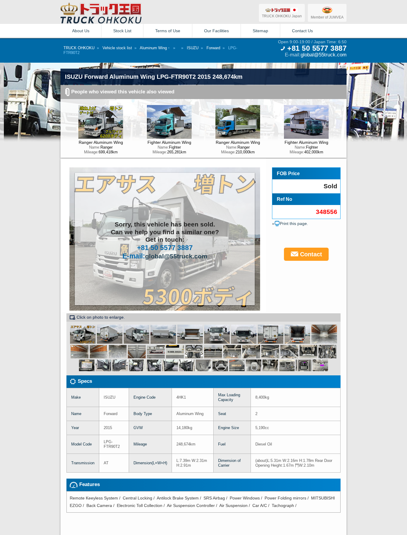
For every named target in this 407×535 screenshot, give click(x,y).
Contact (310, 254)
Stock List (122, 30)
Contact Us (302, 30)
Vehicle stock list (117, 48)
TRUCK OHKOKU (78, 48)
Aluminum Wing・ (155, 48)
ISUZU (192, 48)
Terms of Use (167, 30)
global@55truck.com (324, 55)
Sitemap (260, 30)
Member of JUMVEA (327, 17)
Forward (213, 48)
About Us (80, 30)
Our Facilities (216, 30)
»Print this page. (290, 223)
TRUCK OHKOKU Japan (282, 16)
